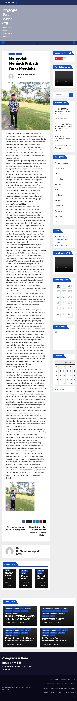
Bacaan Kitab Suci (61, 163)
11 (67, 375)
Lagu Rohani (53, 692)
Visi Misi (72, 697)
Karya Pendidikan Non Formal (58, 688)
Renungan (19, 54)
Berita (57, 174)
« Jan (57, 389)
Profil (67, 692)
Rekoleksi (58, 211)
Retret (8, 570)
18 (67, 379)
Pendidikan (59, 206)
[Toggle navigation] (37, 42)
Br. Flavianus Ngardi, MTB (27, 75)
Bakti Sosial (59, 168)
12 (71, 375)
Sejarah (73, 692)
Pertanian (61, 692)
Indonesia (72, 684)
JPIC (57, 190)
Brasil (73, 679)
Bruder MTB (59, 242)
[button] (70, 43)
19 (71, 379)
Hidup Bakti (59, 179)
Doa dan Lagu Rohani (49, 684)
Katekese (58, 195)
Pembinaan (59, 200)
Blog (69, 679)
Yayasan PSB (60, 236)
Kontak (46, 692)
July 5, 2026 (11, 644)
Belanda (63, 679)
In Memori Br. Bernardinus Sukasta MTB (62, 138)
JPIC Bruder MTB (61, 245)
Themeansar (5, 689)
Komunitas (72, 688)
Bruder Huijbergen (61, 239)
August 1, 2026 (49, 622)
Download (60, 684)
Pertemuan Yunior (25, 578)
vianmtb (25, 585)
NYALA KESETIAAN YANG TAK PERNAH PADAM (63, 111)
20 (74, 379)
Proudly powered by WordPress (11, 687)
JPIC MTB (45, 688)
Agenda (57, 679)
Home (51, 679)
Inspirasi (11, 54)
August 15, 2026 (12, 622)
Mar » (62, 389)
